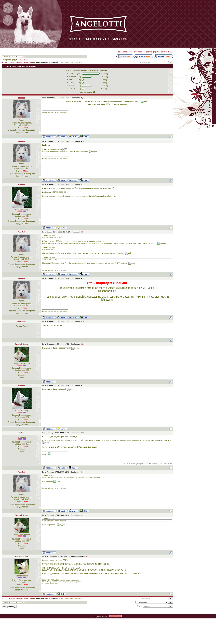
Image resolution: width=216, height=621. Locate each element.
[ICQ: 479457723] (61, 593)
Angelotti (21, 98)
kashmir (21, 184)
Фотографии (29, 62)
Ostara (21, 433)
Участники (138, 52)
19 (83, 278)
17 (83, 184)
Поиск (164, 52)
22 (83, 385)
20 (83, 321)
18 (82, 232)
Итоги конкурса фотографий (47, 62)
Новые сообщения (124, 52)
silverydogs (21, 321)
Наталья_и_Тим (21, 556)
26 (87, 556)
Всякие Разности (15, 62)
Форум (4, 62)
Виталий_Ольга (21, 344)
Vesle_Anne (24, 60)
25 (84, 515)
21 (83, 344)
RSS (170, 52)
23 (83, 433)
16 (83, 141)
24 (84, 472)
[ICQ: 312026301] (84, 136)
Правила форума (152, 52)
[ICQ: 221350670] (73, 467)
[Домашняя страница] (73, 136)
